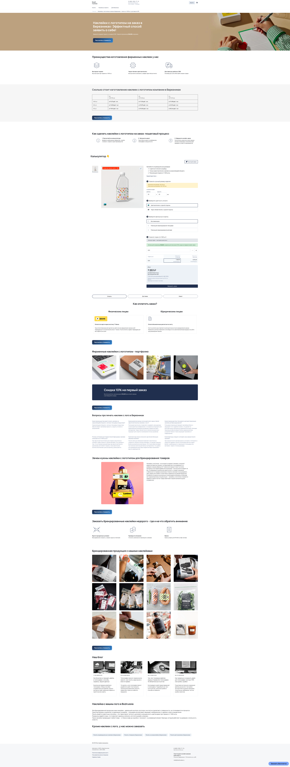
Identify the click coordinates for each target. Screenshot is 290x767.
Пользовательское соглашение (100, 755)
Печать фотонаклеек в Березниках (180, 735)
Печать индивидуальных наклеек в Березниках (107, 735)
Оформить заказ (172, 286)
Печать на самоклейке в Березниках (156, 735)
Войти (192, 3)
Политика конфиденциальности (100, 752)
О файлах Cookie (96, 757)
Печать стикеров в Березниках (133, 735)
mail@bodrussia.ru (179, 760)
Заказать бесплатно (279, 764)
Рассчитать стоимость (103, 40)
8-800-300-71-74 (134, 1)
